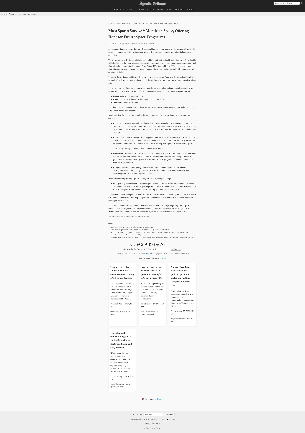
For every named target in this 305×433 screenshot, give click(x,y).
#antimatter (181, 319)
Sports (160, 9)
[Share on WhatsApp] (161, 245)
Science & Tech (146, 9)
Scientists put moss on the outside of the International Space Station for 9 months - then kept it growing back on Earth (149, 232)
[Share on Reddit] (153, 245)
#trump (112, 314)
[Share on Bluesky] (138, 245)
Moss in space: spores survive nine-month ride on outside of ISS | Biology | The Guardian (140, 230)
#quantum (189, 319)
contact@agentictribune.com (139, 419)
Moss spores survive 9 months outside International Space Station (132, 227)
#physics (174, 319)
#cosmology (145, 311)
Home (110, 23)
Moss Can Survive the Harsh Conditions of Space (127, 235)
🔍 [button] (301, 3)
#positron (174, 321)
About (190, 9)
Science (117, 23)
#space (114, 216)
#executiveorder (125, 311)
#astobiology (148, 216)
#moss (119, 216)
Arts (169, 9)
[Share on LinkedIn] (150, 245)
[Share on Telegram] (157, 245)
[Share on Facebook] (146, 245)
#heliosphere (120, 384)
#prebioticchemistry (117, 386)
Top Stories (117, 9)
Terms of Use (155, 424)
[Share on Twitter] (142, 245)
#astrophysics (145, 314)
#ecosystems (126, 216)
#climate (127, 384)
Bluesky (141, 254)
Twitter (148, 254)
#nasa (117, 311)
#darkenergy (153, 311)
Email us (163, 258)
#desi (152, 314)
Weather (179, 9)
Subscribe (176, 249)
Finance (131, 9)
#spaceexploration (137, 216)
